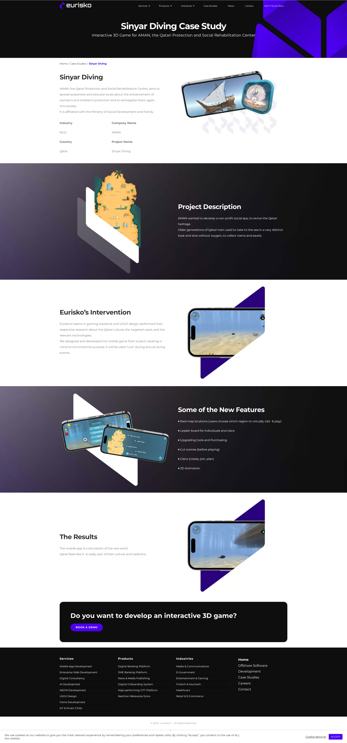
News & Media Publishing (134, 678)
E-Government (185, 672)
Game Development (72, 702)
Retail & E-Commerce (189, 696)
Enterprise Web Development (78, 672)
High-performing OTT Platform (138, 690)
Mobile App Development (76, 666)
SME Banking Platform (132, 672)
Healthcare (183, 690)
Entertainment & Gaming (192, 678)
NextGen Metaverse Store (134, 696)
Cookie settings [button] (315, 736)
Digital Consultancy (72, 678)
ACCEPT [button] (335, 736)
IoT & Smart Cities (71, 708)
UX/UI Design (68, 696)
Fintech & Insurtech (188, 684)
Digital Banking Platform (134, 666)
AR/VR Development (73, 690)
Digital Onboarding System (135, 684)
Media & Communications (192, 666)
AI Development (70, 684)
